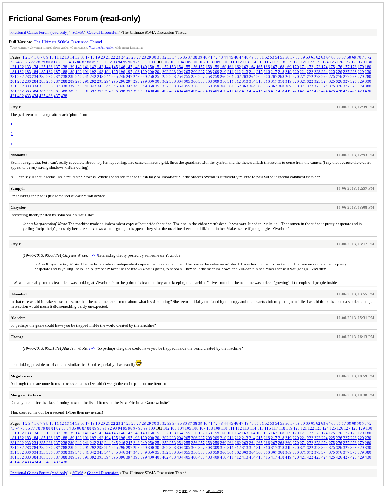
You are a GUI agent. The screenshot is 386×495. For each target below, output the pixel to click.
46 (236, 57)
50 (257, 57)
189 (71, 71)
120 (296, 62)
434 (35, 96)
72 (369, 57)
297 (129, 81)
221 (303, 71)
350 (151, 86)
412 (238, 91)
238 (64, 76)
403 (172, 91)
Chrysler (18, 207)
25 (128, 57)
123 (318, 62)
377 (346, 86)
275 (332, 76)
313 (245, 81)
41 (210, 57)
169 (288, 67)
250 (151, 76)
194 (107, 71)
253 (172, 76)
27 (139, 57)
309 (216, 81)
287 (57, 81)
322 (310, 81)
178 (353, 67)
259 (216, 76)
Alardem (18, 318)
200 (151, 71)
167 (274, 67)
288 (64, 81)
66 (339, 57)
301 (158, 81)
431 (13, 96)
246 (122, 76)
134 (35, 67)
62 (318, 57)
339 (71, 86)
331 (13, 86)
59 (303, 57)
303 (172, 81)
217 (274, 71)
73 (12, 62)
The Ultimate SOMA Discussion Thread (68, 42)
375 (332, 86)
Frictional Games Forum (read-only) (75, 18)
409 (216, 91)
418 (281, 91)
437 (57, 96)
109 (217, 62)
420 (296, 91)
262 (238, 76)
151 (158, 67)
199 (144, 71)
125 (333, 62)
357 (201, 86)
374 (324, 86)
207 (201, 71)
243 (100, 76)
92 (110, 62)
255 (187, 76)
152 (165, 67)
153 (172, 67)
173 (317, 67)
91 (105, 62)
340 (78, 86)
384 (35, 91)
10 (51, 57)
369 (288, 86)
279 (361, 76)
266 (267, 76)
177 (346, 67)
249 (144, 76)
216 (267, 71)
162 (238, 67)
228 (353, 71)
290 (78, 81)
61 (313, 57)
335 (42, 86)
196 (122, 71)
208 (209, 71)
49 (251, 57)
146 (122, 67)
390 (78, 91)
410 (223, 91)
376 (339, 86)
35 (180, 57)
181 (13, 71)
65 (333, 57)
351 (158, 86)
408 (209, 91)
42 (216, 57)
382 (20, 91)
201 (158, 71)
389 (71, 91)
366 (267, 86)
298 (136, 81)
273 (317, 76)
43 (221, 57)
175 (332, 67)
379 (361, 86)
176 (339, 67)
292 (93, 81)
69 (354, 57)
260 (223, 76)
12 (62, 57)
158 (209, 67)
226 (339, 71)
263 (245, 76)
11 (57, 57)
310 (223, 81)
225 (332, 71)
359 (216, 86)
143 (100, 67)
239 (71, 76)
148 (136, 67)
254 (180, 76)
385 (42, 91)
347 (129, 86)
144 (107, 67)
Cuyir (16, 107)
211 (230, 71)
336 (49, 86)
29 (149, 57)
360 (223, 86)
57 (292, 57)
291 (86, 81)
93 (115, 62)
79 (43, 62)
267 (274, 76)
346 (122, 86)
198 (136, 71)
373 (317, 86)
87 (84, 62)
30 (154, 57)
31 (159, 57)
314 (252, 81)
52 (267, 57)
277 (346, 76)
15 (77, 57)
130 (369, 62)
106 (195, 62)
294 (107, 81)
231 (13, 76)
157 (201, 67)
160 (223, 67)
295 (115, 81)
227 (346, 71)
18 (92, 57)
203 (172, 71)
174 (324, 67)
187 (57, 71)
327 (346, 81)
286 (49, 81)
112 (239, 62)
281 (13, 81)
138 (64, 67)
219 (288, 71)
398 (136, 91)
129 (362, 62)
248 (136, 76)
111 (231, 62)
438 (64, 96)
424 (324, 91)
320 (296, 81)
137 (57, 67)
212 (238, 71)
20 (103, 57)
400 (151, 91)
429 (361, 91)
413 (245, 91)
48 (246, 57)
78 (38, 62)
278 (353, 76)
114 (253, 62)
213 (245, 71)
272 (310, 76)
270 (296, 76)
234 (35, 76)
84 (69, 62)
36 (185, 57)
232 (20, 76)
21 (108, 57)
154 (180, 67)
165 (259, 67)
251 (158, 76)
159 (216, 67)
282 (20, 81)
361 (230, 86)
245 (115, 76)
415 (259, 91)
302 (165, 81)
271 (303, 76)
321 (303, 81)
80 (48, 62)
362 (238, 86)
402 (165, 91)
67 (344, 57)
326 (339, 81)
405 (187, 91)
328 (353, 81)
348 (136, 86)
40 (205, 57)
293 (100, 81)
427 (346, 91)
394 (107, 91)
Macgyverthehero (26, 395)
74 (17, 62)
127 (347, 62)
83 (64, 62)
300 (151, 81)
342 (93, 86)
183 (28, 71)
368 (281, 86)
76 (28, 62)
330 (368, 81)
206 (194, 71)
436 (49, 96)
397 (129, 91)
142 (93, 67)
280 (368, 76)
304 (180, 81)
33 (169, 57)
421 (303, 91)
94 (120, 62)
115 (260, 62)
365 (259, 86)
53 (272, 57)
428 (353, 91)
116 (267, 62)
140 (78, 67)
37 (190, 57)
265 (259, 76)
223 (317, 71)
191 (86, 71)
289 (71, 81)
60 (308, 57)
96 (130, 62)
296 (122, 81)
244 (107, 76)
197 (129, 71)
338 (64, 86)
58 (298, 57)
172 (310, 67)
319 (288, 81)
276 (339, 76)
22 (113, 57)
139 (71, 67)
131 (13, 67)
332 (20, 86)
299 (144, 81)
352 (165, 86)
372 (310, 86)
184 (35, 71)
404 (180, 91)
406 (194, 91)
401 (158, 91)
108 (210, 62)
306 (194, 81)
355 (187, 86)
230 (368, 71)
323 (317, 81)
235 (42, 76)
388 (64, 91)
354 (180, 86)
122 (311, 62)
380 (368, 86)
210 (223, 71)
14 (72, 57)
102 (166, 62)
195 (115, 71)
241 (86, 76)
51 (262, 57)
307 (201, 81)
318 (281, 81)
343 (100, 86)
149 (144, 67)
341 (86, 86)
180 (368, 67)
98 (140, 62)
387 (57, 91)
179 (361, 67)
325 (332, 81)
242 (93, 76)
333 (28, 86)
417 (274, 91)
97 (135, 62)
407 (201, 91)
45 (231, 57)
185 (42, 71)
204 (180, 71)
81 (53, 62)
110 (224, 62)
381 (13, 91)
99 (146, 62)
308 (209, 81)
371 (303, 86)
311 (230, 81)
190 (78, 71)
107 (202, 62)
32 (164, 57)
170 (296, 67)
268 (281, 76)
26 (133, 57)
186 (49, 71)
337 (57, 86)
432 (20, 96)
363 (245, 86)
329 (361, 81)
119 (289, 62)
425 (332, 91)
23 (118, 57)
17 (87, 57)
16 (82, 57)
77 (33, 62)
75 (23, 62)
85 (74, 62)
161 (230, 67)
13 (67, 57)
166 (267, 67)
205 (187, 71)
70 (359, 57)
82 (58, 62)
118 (282, 62)
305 (187, 81)
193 (100, 71)
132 (20, 67)
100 (152, 62)
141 (86, 67)
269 (288, 76)
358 (209, 86)
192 (93, 71)
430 (368, 91)
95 (125, 62)
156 (194, 67)
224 (324, 71)
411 (230, 91)
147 (129, 67)
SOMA (77, 32)
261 (230, 76)
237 (57, 76)
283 (28, 81)
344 (107, 86)
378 (353, 86)
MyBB (183, 491)
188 (64, 71)
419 (288, 91)
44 (226, 57)
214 (252, 71)
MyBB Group (214, 491)
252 (165, 76)
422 (310, 91)
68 (349, 57)
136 (49, 67)
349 (144, 86)
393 (100, 91)
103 (173, 62)
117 (275, 62)
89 (94, 62)
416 (267, 91)
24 (123, 57)
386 (49, 91)
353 (172, 86)
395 (115, 91)
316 (267, 81)
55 (282, 57)
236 (49, 76)
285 (42, 81)
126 (340, 62)
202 (165, 71)
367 (274, 86)
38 (195, 57)
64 (328, 57)
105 (188, 62)
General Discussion (103, 32)
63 (323, 57)
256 (194, 76)
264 (252, 76)
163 (245, 67)
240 (78, 76)
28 (144, 57)
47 (241, 57)
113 (246, 62)
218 (281, 71)
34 (174, 57)
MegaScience (22, 376)
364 (252, 86)
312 (238, 81)
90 (99, 62)
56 (287, 57)
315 (259, 81)
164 (252, 67)
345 (115, 86)
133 (28, 67)
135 (42, 67)
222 (310, 71)
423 (317, 91)
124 (325, 62)
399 (144, 91)
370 (296, 86)
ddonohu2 (19, 155)
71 (364, 57)
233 (28, 76)
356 (194, 86)
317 (274, 81)
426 (339, 91)
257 (201, 76)
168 (281, 67)
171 (303, 67)
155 (187, 67)
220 (296, 71)
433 (28, 96)
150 (151, 67)
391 (86, 91)
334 (35, 86)
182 (20, 71)
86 (79, 62)
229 (361, 71)
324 (324, 81)
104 (181, 62)
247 (129, 76)
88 (89, 62)
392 (93, 91)
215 (259, 71)
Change (17, 337)
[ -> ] (93, 255)
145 (115, 67)
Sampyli (18, 188)
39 (200, 57)
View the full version (101, 47)
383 (28, 91)
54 (277, 57)
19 (98, 57)
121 (304, 62)
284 (35, 81)
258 (209, 76)
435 (42, 96)
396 (122, 91)
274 (324, 76)
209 (216, 71)
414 (252, 91)
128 (354, 62)
